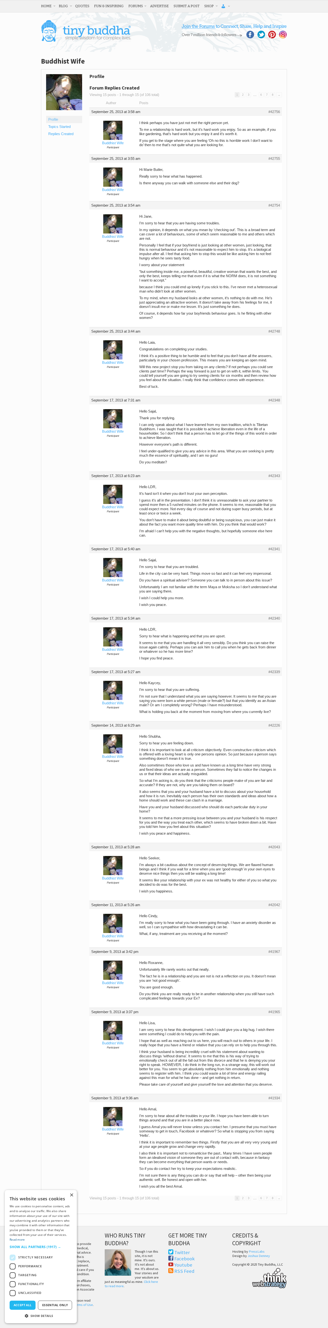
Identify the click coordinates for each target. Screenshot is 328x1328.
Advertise (159, 6)
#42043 (274, 847)
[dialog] (41, 1256)
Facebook (184, 1259)
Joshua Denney (259, 1256)
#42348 (274, 400)
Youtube (183, 1265)
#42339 (274, 672)
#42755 (274, 159)
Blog (63, 6)
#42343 (274, 476)
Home (46, 6)
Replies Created (60, 134)
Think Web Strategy (259, 1277)
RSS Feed (184, 1271)
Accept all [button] (23, 1305)
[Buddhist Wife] (64, 114)
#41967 (274, 952)
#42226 (274, 725)
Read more (17, 1240)
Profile (53, 119)
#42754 (274, 205)
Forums (135, 6)
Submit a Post (187, 6)
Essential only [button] (55, 1305)
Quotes (82, 6)
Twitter (182, 1252)
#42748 (274, 331)
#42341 (274, 549)
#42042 (274, 905)
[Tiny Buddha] (86, 41)
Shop (209, 6)
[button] (41, 1246)
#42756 (274, 112)
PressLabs (257, 1251)
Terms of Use (83, 1305)
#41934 (274, 1098)
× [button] (71, 1195)
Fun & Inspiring (109, 6)
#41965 (274, 1012)
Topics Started (59, 127)
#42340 (274, 618)
